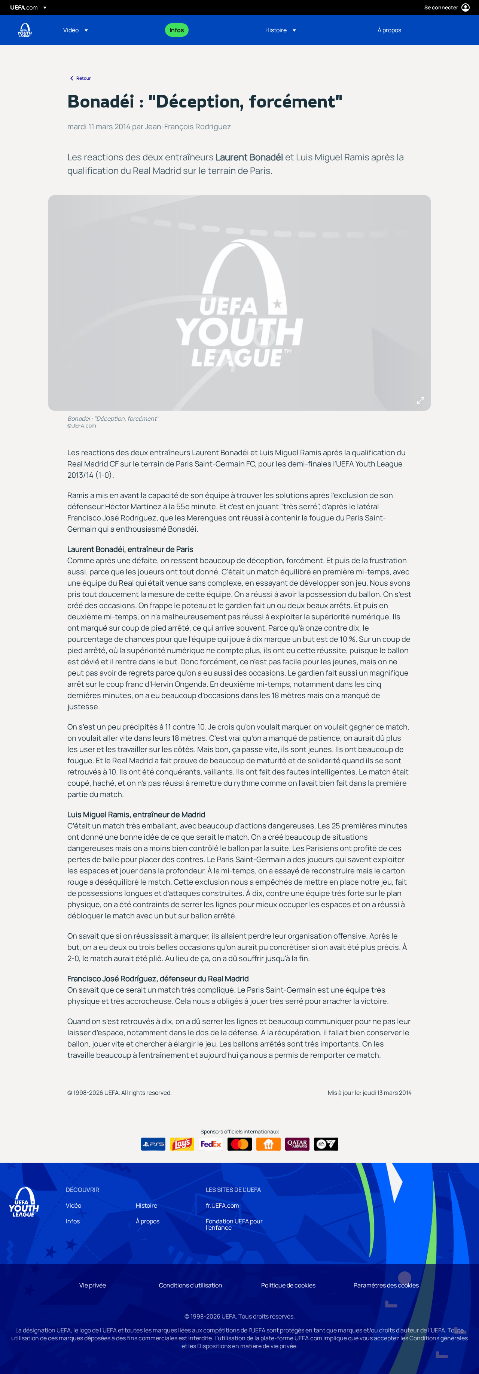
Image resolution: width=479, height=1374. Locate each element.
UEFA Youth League (24, 30)
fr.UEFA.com (222, 1205)
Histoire (146, 1205)
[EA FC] (326, 1144)
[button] (75, 30)
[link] (177, 30)
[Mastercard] (240, 1144)
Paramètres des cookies (386, 1285)
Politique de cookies (288, 1285)
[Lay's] (182, 1144)
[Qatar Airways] (297, 1144)
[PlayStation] (153, 1144)
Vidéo (73, 1205)
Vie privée (92, 1285)
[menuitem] (107, 30)
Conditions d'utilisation (190, 1285)
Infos (73, 1221)
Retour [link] (83, 78)
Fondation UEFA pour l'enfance (234, 1224)
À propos (147, 1221)
